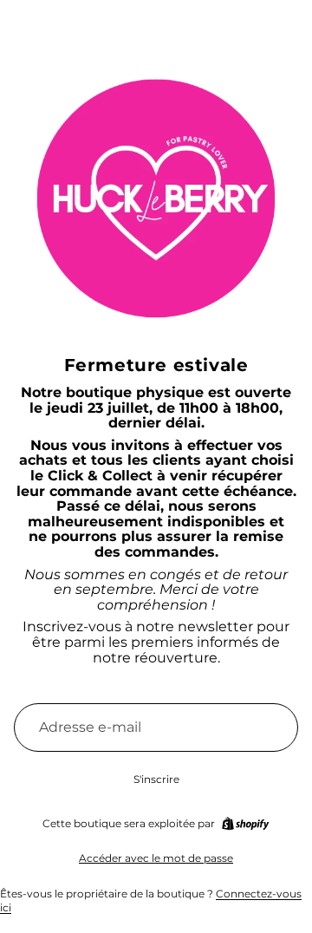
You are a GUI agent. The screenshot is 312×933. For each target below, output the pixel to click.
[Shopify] (245, 824)
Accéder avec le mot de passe (156, 857)
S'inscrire (156, 779)
